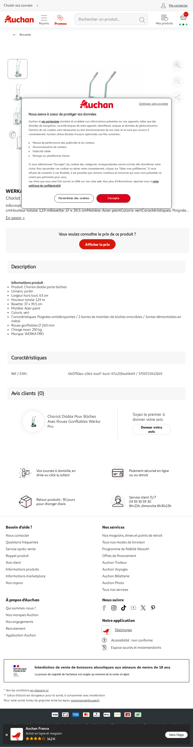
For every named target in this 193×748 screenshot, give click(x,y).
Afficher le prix (97, 244)
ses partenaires (50, 121)
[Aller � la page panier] (183, 19)
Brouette (25, 35)
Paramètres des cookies (74, 198)
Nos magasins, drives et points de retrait (132, 535)
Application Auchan (21, 635)
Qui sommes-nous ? (21, 608)
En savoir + (15, 217)
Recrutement (15, 628)
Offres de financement (119, 556)
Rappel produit (17, 556)
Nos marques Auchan (22, 615)
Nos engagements (19, 622)
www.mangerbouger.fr (85, 700)
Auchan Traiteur (114, 562)
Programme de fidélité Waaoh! (125, 549)
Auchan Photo (113, 583)
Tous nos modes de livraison (123, 542)
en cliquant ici (39, 690)
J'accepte (113, 198)
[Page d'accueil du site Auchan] (19, 19)
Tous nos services (115, 590)
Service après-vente (21, 549)
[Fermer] (7, 735)
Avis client (13, 562)
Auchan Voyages (115, 569)
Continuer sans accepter (153, 104)
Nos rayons (14, 583)
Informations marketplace (25, 576)
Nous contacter (17, 535)
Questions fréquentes (22, 542)
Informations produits (22, 569)
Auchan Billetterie (115, 576)
